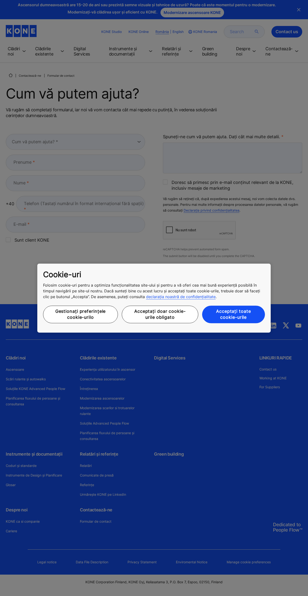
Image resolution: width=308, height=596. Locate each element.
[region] (154, 298)
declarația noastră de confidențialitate (181, 297)
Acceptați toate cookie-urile (233, 314)
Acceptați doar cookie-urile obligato (160, 314)
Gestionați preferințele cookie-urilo (80, 314)
